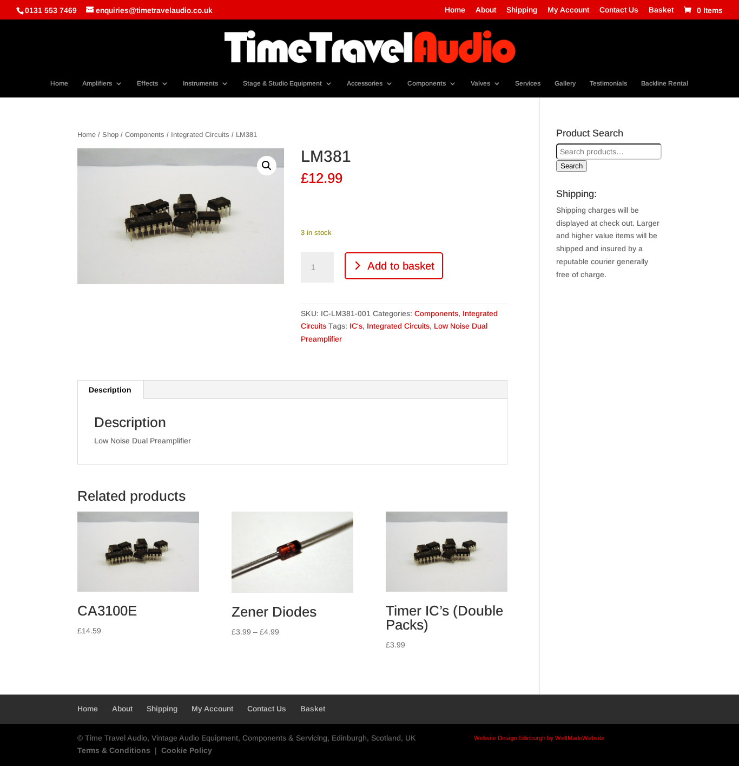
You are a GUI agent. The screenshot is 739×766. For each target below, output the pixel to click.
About (486, 10)
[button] (266, 165)
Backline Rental (664, 83)
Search (571, 166)
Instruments (200, 83)
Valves (480, 83)
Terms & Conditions (113, 750)
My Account (568, 10)
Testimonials (608, 83)
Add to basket (400, 266)
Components (426, 83)
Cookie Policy (186, 750)
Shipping (521, 10)
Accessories (364, 83)
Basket (661, 10)
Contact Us (618, 10)
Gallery (565, 83)
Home (455, 10)
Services (527, 83)
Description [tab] (110, 389)
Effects (147, 83)
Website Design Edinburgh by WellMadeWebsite (539, 738)
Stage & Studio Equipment (282, 83)
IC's (355, 326)
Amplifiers (97, 83)
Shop (110, 134)
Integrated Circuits (200, 134)
